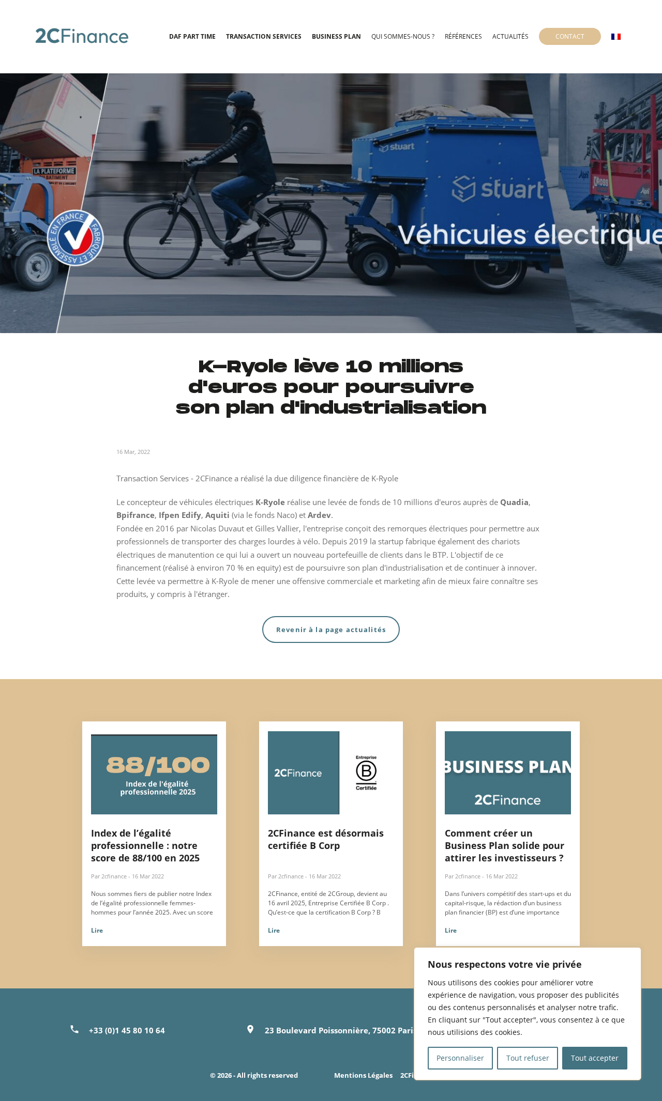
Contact (569, 36)
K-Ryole (271, 502)
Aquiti (218, 515)
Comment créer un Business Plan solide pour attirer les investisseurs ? (504, 845)
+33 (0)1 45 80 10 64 (127, 1030)
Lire (97, 930)
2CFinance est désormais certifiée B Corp (326, 839)
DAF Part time (192, 36)
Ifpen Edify (180, 515)
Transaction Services (264, 36)
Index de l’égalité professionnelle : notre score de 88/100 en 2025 (145, 845)
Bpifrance (135, 515)
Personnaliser (460, 1058)
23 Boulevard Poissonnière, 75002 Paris (341, 1030)
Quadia (514, 502)
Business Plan (336, 36)
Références (463, 36)
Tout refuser (527, 1058)
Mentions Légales (363, 1075)
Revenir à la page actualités (331, 629)
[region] (527, 1013)
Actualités (510, 36)
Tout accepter (595, 1058)
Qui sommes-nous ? (402, 36)
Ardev (319, 515)
